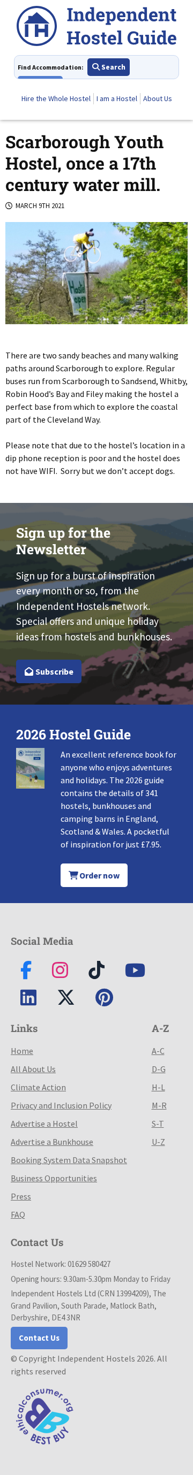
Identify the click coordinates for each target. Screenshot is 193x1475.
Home (22, 1050)
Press (21, 1196)
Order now (99, 875)
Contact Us (39, 1338)
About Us (157, 98)
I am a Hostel (116, 98)
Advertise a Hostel (44, 1123)
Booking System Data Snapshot (69, 1160)
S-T (158, 1123)
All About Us (33, 1069)
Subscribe (53, 671)
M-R (159, 1105)
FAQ (18, 1214)
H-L (158, 1087)
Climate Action (38, 1087)
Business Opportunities (54, 1178)
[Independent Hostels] (96, 27)
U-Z (158, 1141)
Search (112, 67)
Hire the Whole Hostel (56, 98)
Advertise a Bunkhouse (52, 1141)
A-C (158, 1050)
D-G (159, 1069)
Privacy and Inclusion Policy (61, 1105)
